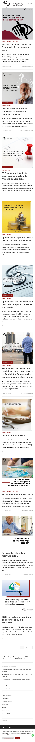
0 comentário (7, 66)
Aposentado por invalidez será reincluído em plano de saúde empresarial (17, 304)
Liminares (4, 707)
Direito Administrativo (7, 695)
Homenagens (5, 704)
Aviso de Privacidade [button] (8, 738)
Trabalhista (4, 720)
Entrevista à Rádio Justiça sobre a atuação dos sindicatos (16, 679)
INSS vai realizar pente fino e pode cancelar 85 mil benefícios (16, 620)
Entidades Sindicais (7, 701)
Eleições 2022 (5, 698)
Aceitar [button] (17, 738)
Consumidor (5, 692)
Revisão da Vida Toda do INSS (17, 494)
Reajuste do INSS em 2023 (15, 436)
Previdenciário (6, 41)
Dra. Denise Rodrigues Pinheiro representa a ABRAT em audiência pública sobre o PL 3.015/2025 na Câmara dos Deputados (16, 659)
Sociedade (15, 41)
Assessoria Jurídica (7, 689)
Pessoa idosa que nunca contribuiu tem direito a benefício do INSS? (14, 111)
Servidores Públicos (7, 713)
